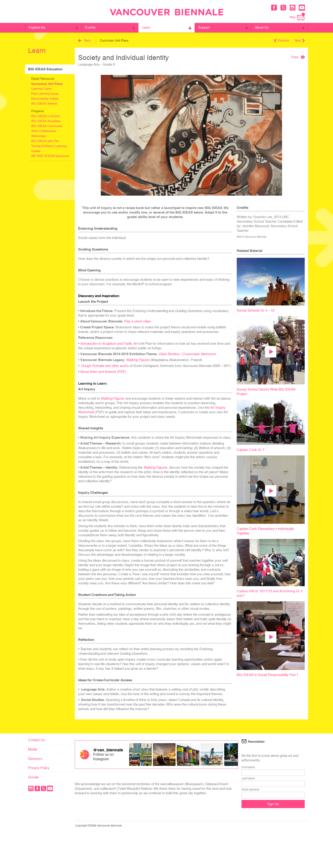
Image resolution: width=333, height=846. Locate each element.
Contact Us (36, 740)
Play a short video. (138, 321)
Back (87, 40)
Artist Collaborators (43, 131)
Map (292, 17)
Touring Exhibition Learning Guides (48, 148)
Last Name (248, 778)
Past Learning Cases (45, 93)
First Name (248, 767)
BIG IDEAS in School (45, 116)
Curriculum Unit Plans (47, 84)
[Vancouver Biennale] (166, 13)
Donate (33, 777)
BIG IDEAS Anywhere (45, 121)
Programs (37, 111)
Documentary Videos (45, 98)
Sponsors (35, 758)
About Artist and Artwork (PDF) (103, 372)
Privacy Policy (38, 768)
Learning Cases (41, 88)
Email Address (250, 789)
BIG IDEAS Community (46, 126)
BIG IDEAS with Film (45, 141)
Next (298, 40)
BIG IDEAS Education (45, 69)
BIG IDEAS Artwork (44, 103)
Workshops (38, 136)
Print (294, 57)
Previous (283, 40)
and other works (105, 366)
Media (32, 749)
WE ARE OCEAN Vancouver (50, 156)
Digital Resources (42, 78)
